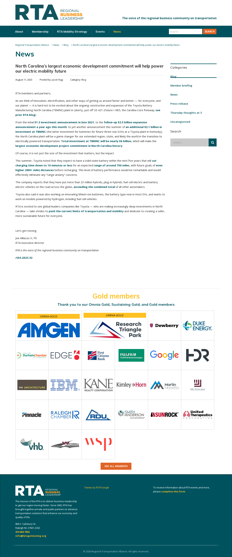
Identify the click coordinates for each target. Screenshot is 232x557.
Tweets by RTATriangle (96, 487)
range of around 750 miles (111, 165)
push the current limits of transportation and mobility (86, 211)
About (19, 31)
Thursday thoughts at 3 (186, 112)
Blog (173, 76)
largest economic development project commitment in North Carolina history (68, 146)
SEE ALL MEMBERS (116, 466)
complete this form (173, 491)
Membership (40, 31)
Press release (179, 103)
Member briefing (181, 85)
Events (100, 31)
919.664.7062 (22, 531)
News (117, 31)
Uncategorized (180, 121)
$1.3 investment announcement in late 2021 (64, 122)
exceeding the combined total (94, 187)
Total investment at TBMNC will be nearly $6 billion (96, 141)
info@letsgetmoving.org (30, 535)
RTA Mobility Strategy (72, 31)
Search (210, 31)
